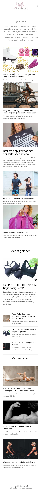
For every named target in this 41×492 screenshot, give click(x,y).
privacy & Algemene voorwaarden (21, 488)
